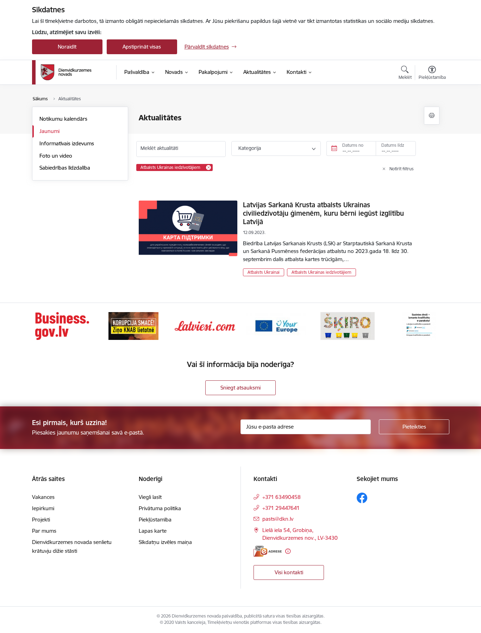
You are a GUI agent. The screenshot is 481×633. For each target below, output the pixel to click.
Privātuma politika (160, 508)
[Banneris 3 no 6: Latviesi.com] (205, 325)
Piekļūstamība (155, 519)
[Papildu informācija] (288, 551)
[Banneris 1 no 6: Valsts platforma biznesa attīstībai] (62, 325)
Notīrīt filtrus (401, 168)
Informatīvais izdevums (66, 143)
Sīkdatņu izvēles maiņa (165, 542)
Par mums (44, 530)
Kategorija (249, 148)
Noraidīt (67, 46)
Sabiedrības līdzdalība (64, 167)
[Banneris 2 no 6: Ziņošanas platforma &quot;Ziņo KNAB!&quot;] (133, 325)
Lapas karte (153, 530)
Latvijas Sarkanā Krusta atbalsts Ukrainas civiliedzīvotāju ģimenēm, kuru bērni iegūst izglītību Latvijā (323, 213)
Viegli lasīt (150, 497)
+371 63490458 (281, 497)
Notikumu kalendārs (63, 118)
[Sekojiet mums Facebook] (362, 498)
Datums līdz (392, 145)
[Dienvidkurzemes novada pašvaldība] (76, 72)
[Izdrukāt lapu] (431, 115)
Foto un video (55, 155)
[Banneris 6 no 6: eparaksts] (419, 325)
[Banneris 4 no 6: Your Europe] (276, 325)
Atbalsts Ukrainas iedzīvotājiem (321, 272)
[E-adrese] (268, 551)
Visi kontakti (289, 572)
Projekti (41, 519)
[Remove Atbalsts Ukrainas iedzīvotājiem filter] (208, 167)
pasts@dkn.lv (277, 518)
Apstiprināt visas (142, 46)
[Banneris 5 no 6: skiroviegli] (347, 325)
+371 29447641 (281, 508)
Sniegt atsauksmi (240, 387)
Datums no (352, 145)
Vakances (43, 497)
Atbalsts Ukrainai (264, 272)
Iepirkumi (43, 508)
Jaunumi (49, 131)
